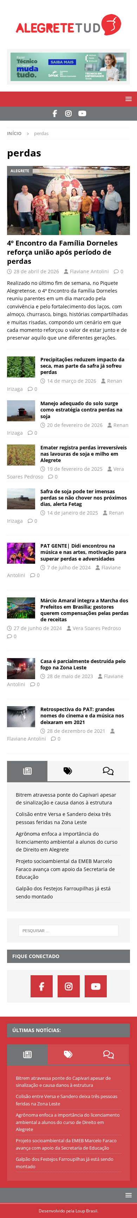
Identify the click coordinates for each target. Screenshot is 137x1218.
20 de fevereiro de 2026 (75, 425)
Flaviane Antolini (89, 271)
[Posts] (27, 771)
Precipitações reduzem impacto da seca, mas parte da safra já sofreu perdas (82, 365)
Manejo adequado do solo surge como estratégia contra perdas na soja (81, 409)
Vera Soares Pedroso (97, 628)
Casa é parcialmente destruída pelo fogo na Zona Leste (83, 664)
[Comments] (108, 771)
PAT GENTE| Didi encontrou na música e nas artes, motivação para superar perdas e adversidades (83, 552)
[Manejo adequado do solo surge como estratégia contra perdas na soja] (21, 410)
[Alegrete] (21, 498)
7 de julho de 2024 (69, 567)
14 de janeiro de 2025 (72, 512)
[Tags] (67, 771)
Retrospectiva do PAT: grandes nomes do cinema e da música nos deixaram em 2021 (82, 715)
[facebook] (55, 114)
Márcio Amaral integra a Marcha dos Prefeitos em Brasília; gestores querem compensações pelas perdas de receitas (84, 610)
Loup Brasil (86, 1211)
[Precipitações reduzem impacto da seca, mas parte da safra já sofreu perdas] (21, 366)
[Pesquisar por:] (68, 931)
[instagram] (69, 114)
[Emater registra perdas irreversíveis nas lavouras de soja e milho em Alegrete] (21, 455)
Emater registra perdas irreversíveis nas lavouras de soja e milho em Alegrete (83, 453)
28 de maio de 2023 (70, 676)
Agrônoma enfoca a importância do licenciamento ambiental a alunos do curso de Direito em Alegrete (66, 841)
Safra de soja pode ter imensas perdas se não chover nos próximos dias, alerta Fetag (83, 497)
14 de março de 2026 (71, 380)
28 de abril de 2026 (36, 271)
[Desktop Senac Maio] (68, 77)
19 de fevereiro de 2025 (75, 469)
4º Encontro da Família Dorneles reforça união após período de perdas (62, 252)
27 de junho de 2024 (38, 628)
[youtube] (82, 114)
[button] (127, 98)
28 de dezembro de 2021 (76, 731)
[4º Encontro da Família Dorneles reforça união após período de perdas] (68, 200)
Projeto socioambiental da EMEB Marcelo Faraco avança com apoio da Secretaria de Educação (65, 869)
